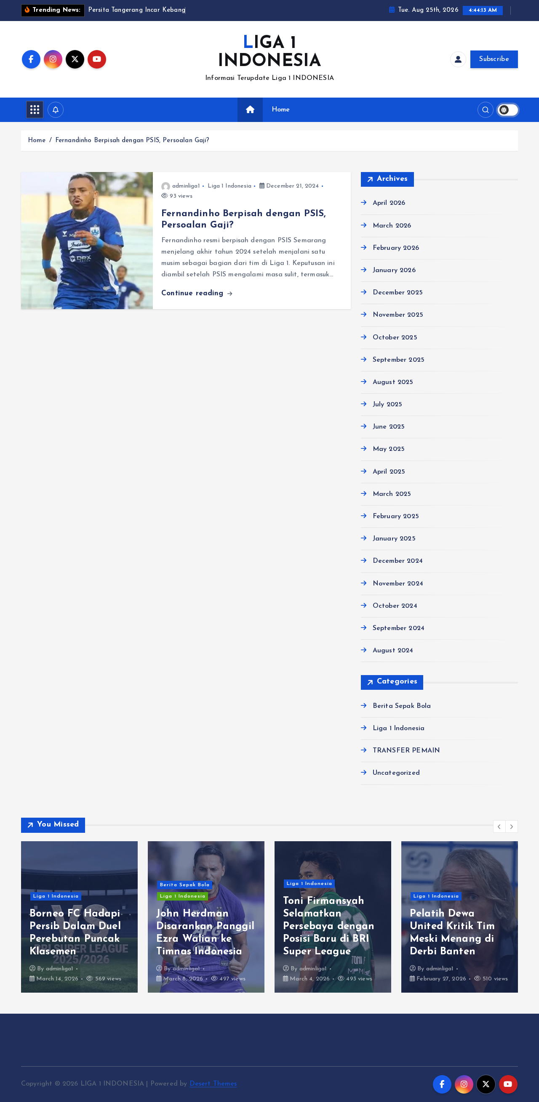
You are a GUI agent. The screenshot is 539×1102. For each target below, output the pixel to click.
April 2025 (389, 472)
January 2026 (394, 270)
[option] (79, 917)
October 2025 (395, 337)
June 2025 (389, 427)
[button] (499, 826)
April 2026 (389, 203)
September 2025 (398, 360)
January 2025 (394, 539)
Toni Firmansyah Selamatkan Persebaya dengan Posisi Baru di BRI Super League (329, 926)
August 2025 (393, 382)
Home (281, 109)
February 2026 (396, 248)
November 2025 (398, 315)
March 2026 (392, 226)
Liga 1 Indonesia (229, 186)
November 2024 (398, 583)
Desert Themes (213, 1084)
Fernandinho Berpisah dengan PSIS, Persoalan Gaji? (132, 141)
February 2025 (396, 517)
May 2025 (389, 449)
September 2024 (398, 628)
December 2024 (398, 561)
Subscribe (494, 59)
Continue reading (193, 293)
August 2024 (393, 651)
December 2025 (398, 293)
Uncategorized (396, 773)
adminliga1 (186, 186)
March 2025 (392, 494)
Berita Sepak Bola (402, 706)
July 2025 (387, 405)
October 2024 (395, 606)
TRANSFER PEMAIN (406, 751)
